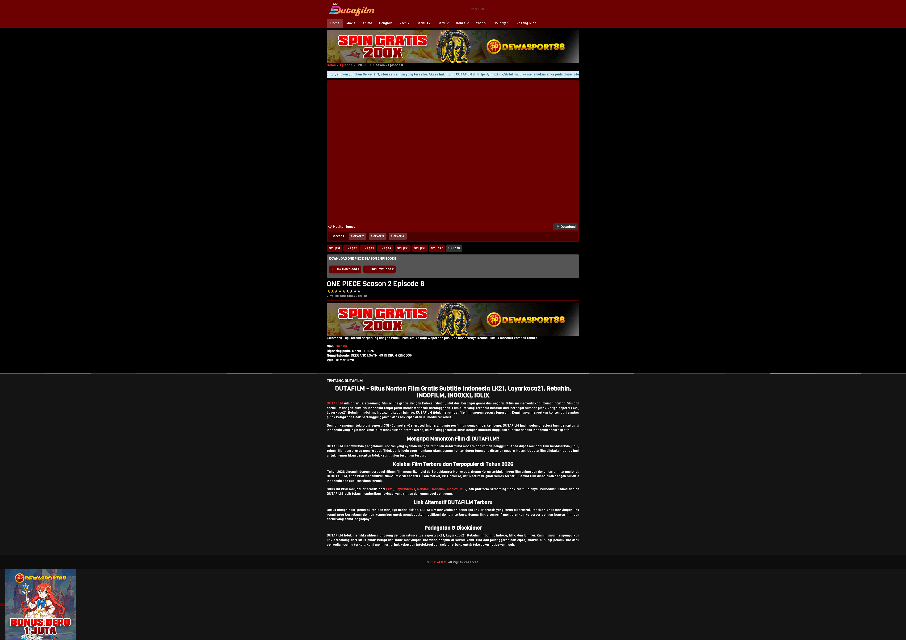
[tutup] (2, 604)
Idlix (463, 489)
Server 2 (357, 236)
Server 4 (397, 236)
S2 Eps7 (437, 248)
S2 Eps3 (368, 248)
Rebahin (423, 489)
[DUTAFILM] (351, 9)
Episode (346, 65)
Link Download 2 (382, 269)
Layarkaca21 (405, 489)
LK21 (389, 489)
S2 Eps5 (402, 248)
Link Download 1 (347, 269)
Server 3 (377, 236)
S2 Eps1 (334, 248)
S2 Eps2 (351, 248)
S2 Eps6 (420, 248)
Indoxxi (452, 489)
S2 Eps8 (454, 248)
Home (331, 65)
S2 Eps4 (385, 248)
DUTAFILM (335, 403)
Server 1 (337, 236)
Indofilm (438, 489)
